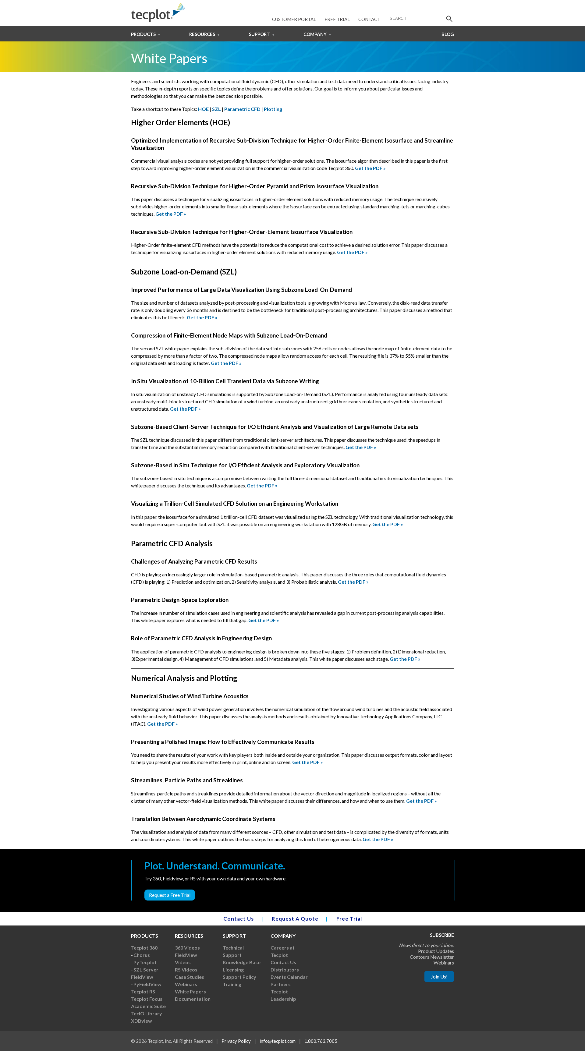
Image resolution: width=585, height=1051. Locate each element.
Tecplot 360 (144, 947)
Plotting (273, 109)
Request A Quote (295, 918)
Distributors (285, 969)
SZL (217, 109)
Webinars (186, 984)
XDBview (141, 1021)
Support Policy (239, 977)
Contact (369, 19)
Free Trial (337, 19)
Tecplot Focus (146, 999)
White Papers (190, 991)
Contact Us (238, 918)
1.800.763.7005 (320, 1041)
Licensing (233, 969)
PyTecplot (145, 962)
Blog (447, 34)
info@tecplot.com (278, 1041)
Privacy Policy (236, 1041)
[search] (449, 18)
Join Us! (439, 976)
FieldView (142, 977)
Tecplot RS (143, 991)
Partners (281, 984)
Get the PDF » (370, 168)
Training (232, 984)
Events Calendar (289, 977)
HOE (204, 109)
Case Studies (189, 977)
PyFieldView (147, 984)
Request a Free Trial (169, 895)
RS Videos (186, 969)
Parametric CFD (242, 109)
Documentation (193, 999)
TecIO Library (146, 1013)
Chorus (141, 955)
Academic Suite (148, 1006)
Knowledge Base (242, 962)
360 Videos (187, 947)
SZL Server (145, 969)
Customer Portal (294, 19)
